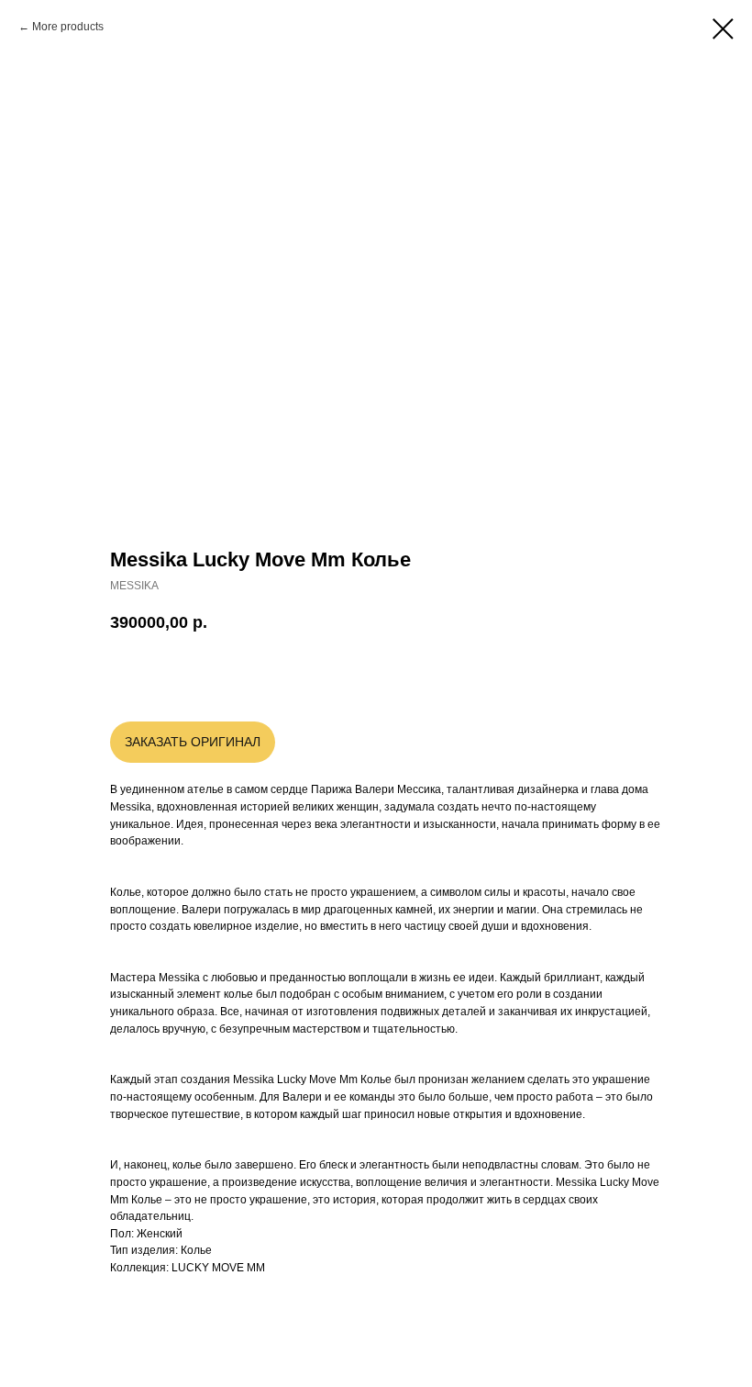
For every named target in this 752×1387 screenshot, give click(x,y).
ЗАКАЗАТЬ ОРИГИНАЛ (192, 741)
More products (68, 26)
